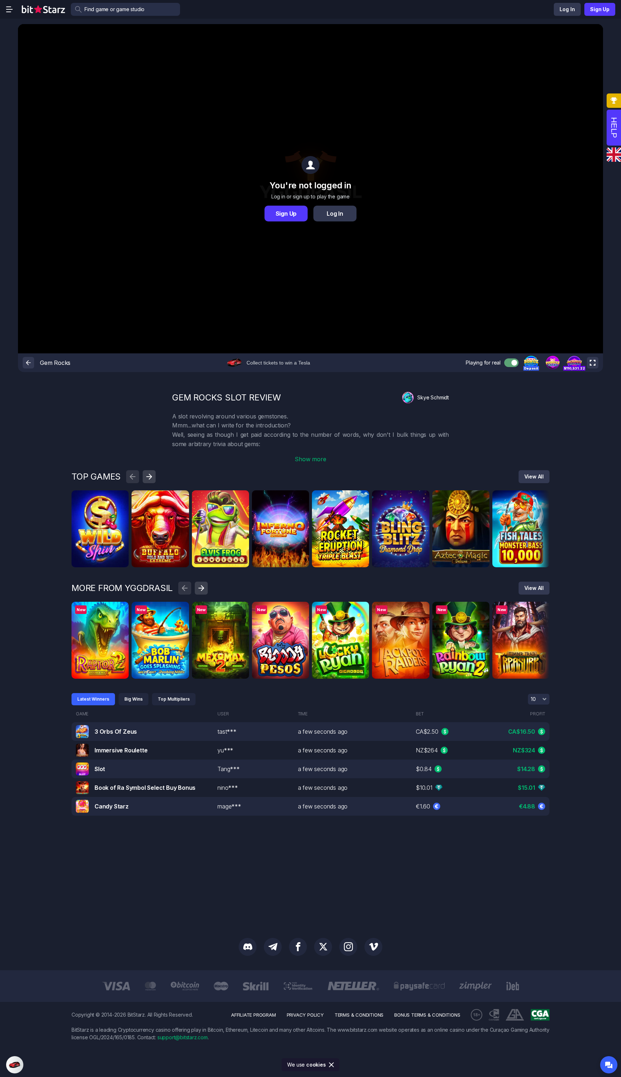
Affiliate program (253, 1015)
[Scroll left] (132, 476)
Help (614, 127)
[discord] (248, 947)
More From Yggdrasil (122, 588)
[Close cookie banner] (331, 1064)
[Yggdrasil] (120, 609)
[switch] (511, 362)
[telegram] (273, 947)
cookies (316, 1065)
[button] (531, 362)
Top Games (96, 476)
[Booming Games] (181, 498)
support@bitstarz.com (182, 1037)
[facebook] (298, 947)
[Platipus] (120, 498)
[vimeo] (373, 947)
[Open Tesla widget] (14, 1064)
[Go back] (28, 362)
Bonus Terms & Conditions (427, 1015)
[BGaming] (241, 498)
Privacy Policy (305, 1015)
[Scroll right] (149, 476)
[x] (323, 947)
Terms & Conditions (359, 1015)
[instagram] (348, 947)
